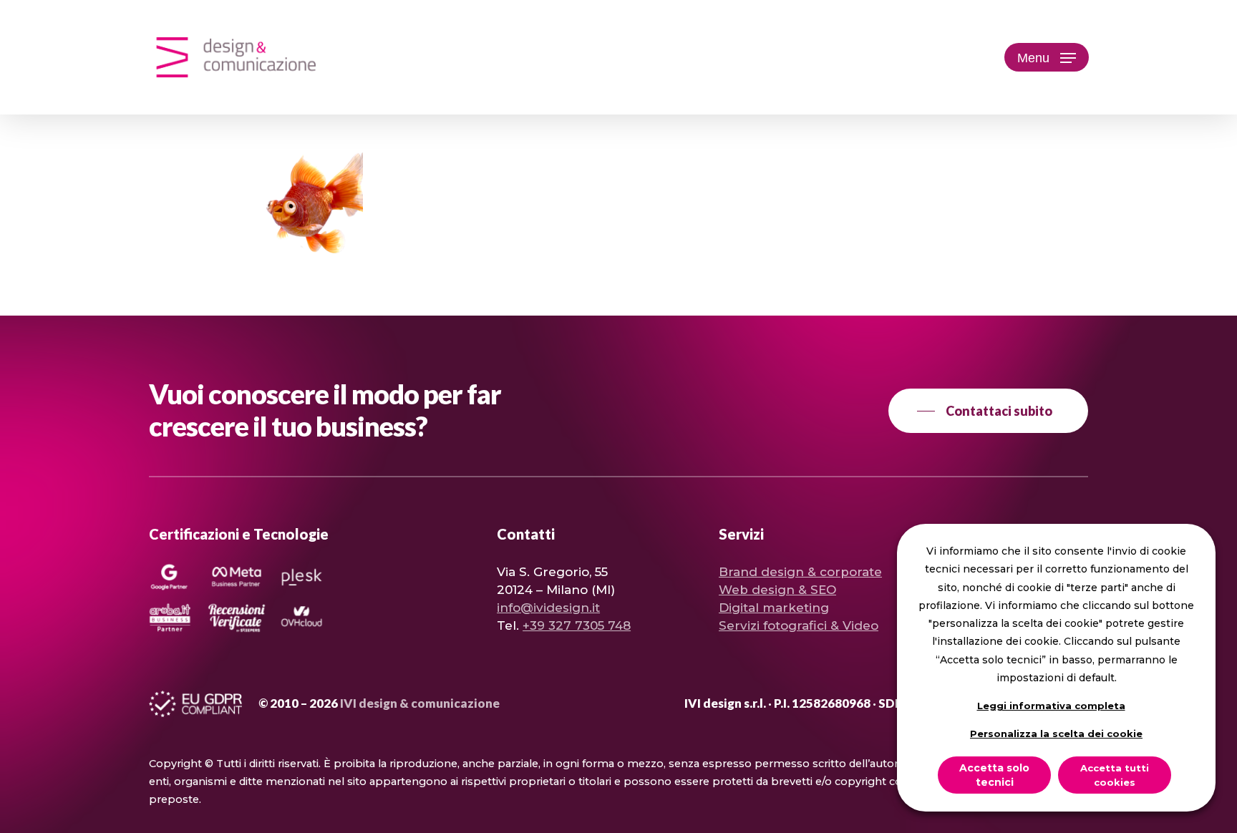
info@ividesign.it (548, 607)
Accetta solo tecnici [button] (994, 775)
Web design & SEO (777, 590)
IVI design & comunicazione (420, 703)
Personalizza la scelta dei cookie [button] (1056, 733)
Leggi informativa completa (1051, 705)
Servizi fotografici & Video (798, 625)
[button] (1046, 57)
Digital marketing (774, 607)
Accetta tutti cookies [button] (1114, 775)
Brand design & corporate (800, 572)
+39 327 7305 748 (577, 625)
